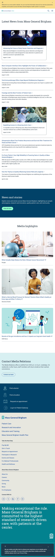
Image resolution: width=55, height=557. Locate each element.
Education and (10, 431)
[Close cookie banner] (48, 547)
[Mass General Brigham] (8, 11)
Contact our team (9, 374)
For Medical (10, 461)
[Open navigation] (52, 11)
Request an (10, 451)
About (5, 474)
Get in (6, 448)
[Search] (48, 11)
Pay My (5, 445)
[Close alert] (52, 3)
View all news (7, 208)
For (6, 490)
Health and (8, 464)
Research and (11, 427)
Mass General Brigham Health (15, 435)
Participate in (9, 455)
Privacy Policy (23, 553)
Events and (8, 458)
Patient (6, 424)
